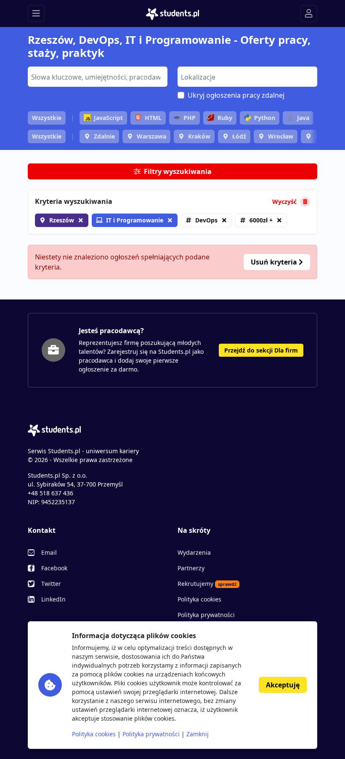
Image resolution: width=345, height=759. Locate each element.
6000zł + (261, 220)
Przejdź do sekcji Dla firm (261, 350)
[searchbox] (96, 76)
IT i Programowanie (134, 220)
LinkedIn (53, 599)
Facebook (54, 568)
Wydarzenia (194, 552)
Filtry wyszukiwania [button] (178, 171)
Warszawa (151, 136)
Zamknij (197, 734)
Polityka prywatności (206, 615)
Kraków (199, 136)
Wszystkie (46, 118)
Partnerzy (191, 568)
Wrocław (280, 136)
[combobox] (97, 77)
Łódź (239, 136)
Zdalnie (104, 136)
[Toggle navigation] (36, 13)
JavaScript (108, 118)
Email (49, 552)
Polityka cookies (199, 599)
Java (303, 118)
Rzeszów (61, 220)
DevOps (206, 220)
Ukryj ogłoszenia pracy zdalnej (236, 95)
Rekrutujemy (207, 584)
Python (264, 118)
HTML (153, 118)
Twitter (51, 584)
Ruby (225, 118)
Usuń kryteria (275, 262)
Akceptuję (283, 685)
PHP (189, 118)
